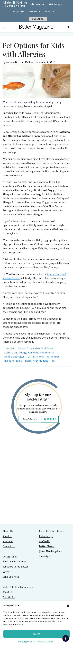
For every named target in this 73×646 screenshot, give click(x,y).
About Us (7, 536)
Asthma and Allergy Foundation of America (29, 352)
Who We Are (9, 597)
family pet (53, 356)
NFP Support (56, 4)
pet (53, 360)
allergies (9, 348)
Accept (36, 634)
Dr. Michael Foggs (14, 356)
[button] (68, 605)
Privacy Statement (45, 641)
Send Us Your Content (14, 561)
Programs (34, 11)
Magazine (18, 11)
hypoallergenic (13, 360)
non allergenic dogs (36, 360)
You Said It (44, 541)
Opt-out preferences (26, 641)
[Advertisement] (36, 487)
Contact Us (9, 546)
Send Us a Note (11, 576)
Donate (49, 11)
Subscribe (50, 419)
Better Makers (46, 546)
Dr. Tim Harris (36, 356)
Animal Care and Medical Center (36, 348)
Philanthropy (46, 536)
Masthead (8, 541)
